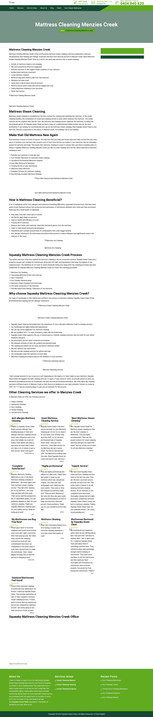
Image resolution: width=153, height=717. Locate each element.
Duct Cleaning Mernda (110, 697)
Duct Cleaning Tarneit (110, 685)
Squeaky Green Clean (69, 714)
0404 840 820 (132, 2)
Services (20, 8)
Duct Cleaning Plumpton (111, 693)
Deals (59, 8)
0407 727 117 (14, 387)
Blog (52, 8)
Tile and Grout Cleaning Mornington (115, 689)
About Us (43, 8)
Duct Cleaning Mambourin (111, 680)
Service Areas (32, 8)
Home (11, 8)
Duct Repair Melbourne (73, 8)
